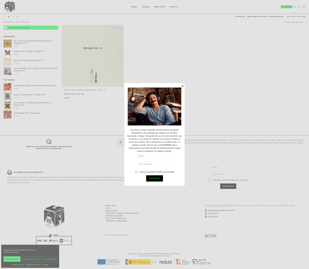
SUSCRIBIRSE (154, 178)
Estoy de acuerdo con (156, 172)
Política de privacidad (165, 172)
